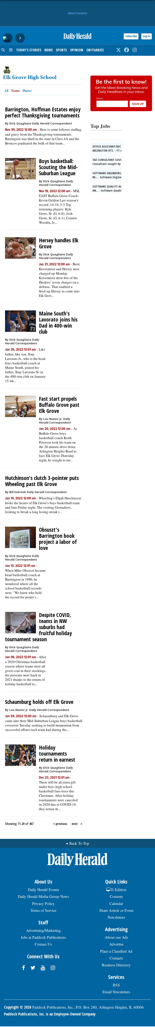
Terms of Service (43, 910)
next (75, 823)
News (48, 49)
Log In (146, 36)
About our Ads (116, 937)
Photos (27, 90)
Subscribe (131, 36)
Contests (116, 896)
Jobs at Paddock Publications (43, 937)
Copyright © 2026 (17, 1007)
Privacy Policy (43, 903)
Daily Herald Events (43, 889)
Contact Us (43, 944)
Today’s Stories (28, 49)
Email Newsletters (116, 991)
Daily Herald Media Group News (43, 896)
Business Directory (116, 964)
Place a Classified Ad (116, 951)
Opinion (76, 49)
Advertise (116, 944)
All (6, 90)
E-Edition (118, 889)
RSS (116, 984)
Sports (61, 49)
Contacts (116, 958)
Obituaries (95, 49)
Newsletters (116, 917)
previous (61, 823)
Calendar (116, 903)
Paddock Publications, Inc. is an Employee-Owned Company (49, 1014)
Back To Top (79, 843)
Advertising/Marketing (43, 930)
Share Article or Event (116, 910)
